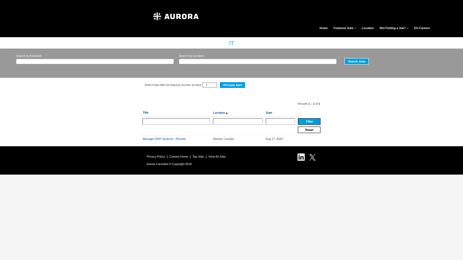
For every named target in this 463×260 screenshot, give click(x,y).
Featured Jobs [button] (344, 28)
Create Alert (233, 85)
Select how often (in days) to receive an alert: (173, 84)
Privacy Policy (156, 156)
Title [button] (145, 112)
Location (368, 28)
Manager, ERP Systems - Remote (164, 138)
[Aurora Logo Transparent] (176, 18)
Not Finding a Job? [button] (393, 28)
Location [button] (219, 112)
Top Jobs (198, 156)
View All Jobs (217, 156)
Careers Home (178, 156)
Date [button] (269, 112)
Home (324, 28)
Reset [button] (309, 130)
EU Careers (422, 28)
